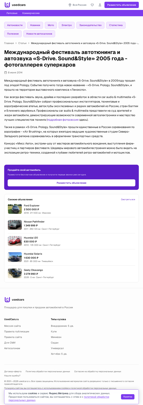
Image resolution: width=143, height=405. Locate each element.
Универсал (57, 348)
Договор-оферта (12, 371)
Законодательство (90, 25)
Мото (51, 25)
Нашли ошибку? (12, 375)
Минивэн (56, 337)
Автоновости (14, 25)
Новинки (35, 25)
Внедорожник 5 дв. (62, 325)
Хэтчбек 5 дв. (59, 353)
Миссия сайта (12, 325)
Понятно (127, 396)
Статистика (116, 25)
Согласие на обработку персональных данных (97, 371)
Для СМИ (9, 342)
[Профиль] (100, 5)
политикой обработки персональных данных (93, 388)
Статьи (22, 43)
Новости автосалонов (39, 33)
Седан (54, 342)
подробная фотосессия (62, 120)
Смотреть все (128, 199)
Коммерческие (31, 13)
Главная (9, 43)
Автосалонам (12, 348)
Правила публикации (16, 331)
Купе (54, 331)
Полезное (13, 33)
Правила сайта (13, 337)
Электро (67, 25)
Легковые (11, 13)
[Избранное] (92, 5)
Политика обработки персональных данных (48, 371)
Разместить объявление (121, 4)
